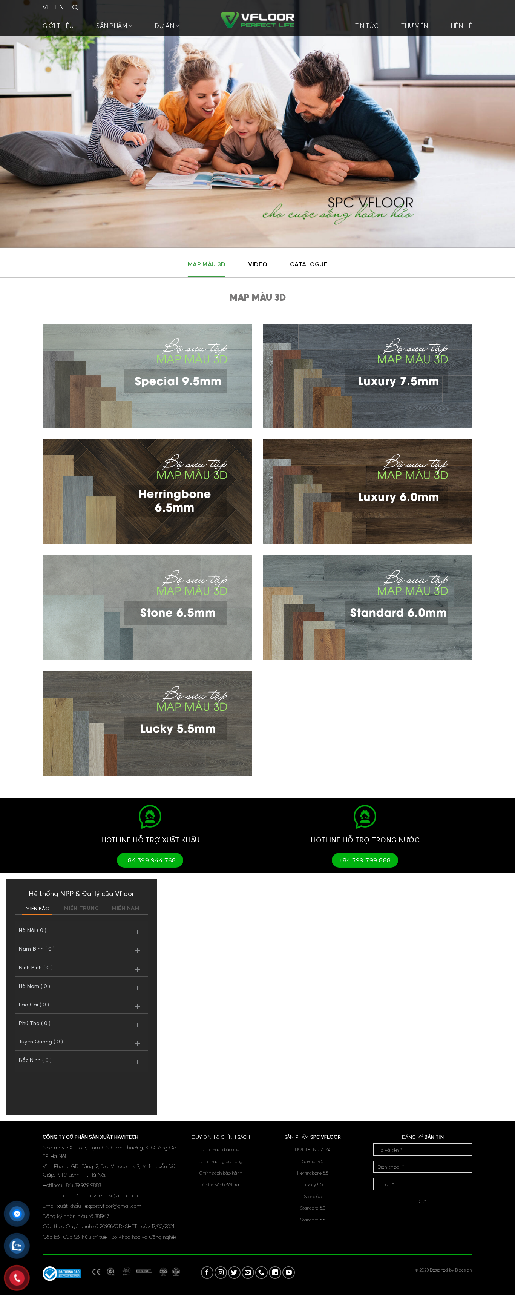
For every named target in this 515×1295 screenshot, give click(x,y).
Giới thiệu (58, 25)
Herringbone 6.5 (312, 1173)
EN (59, 7)
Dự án (164, 25)
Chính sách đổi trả (220, 1184)
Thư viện (414, 25)
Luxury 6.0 (313, 1184)
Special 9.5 (312, 1161)
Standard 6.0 (312, 1208)
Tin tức (367, 25)
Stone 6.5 (313, 1196)
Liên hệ (461, 25)
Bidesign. (463, 1270)
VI (46, 7)
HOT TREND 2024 (312, 1149)
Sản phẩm (111, 25)
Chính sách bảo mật (221, 1149)
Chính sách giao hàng (220, 1161)
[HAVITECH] (257, 20)
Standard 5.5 (312, 1220)
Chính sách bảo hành (220, 1173)
